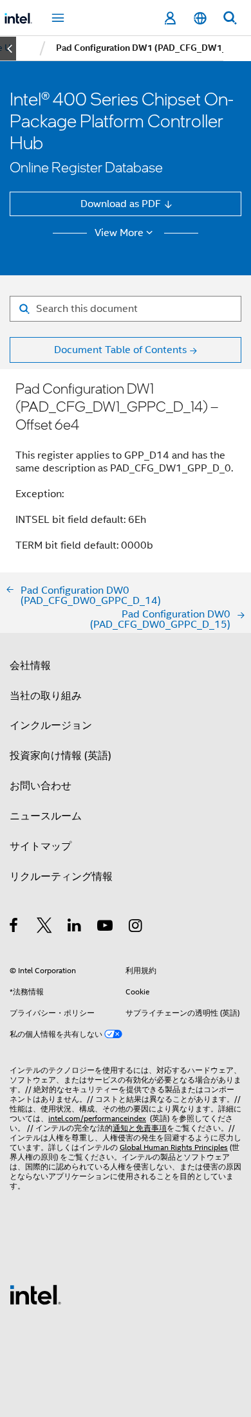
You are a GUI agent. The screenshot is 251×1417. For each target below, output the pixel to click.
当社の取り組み (46, 695)
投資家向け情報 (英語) (60, 755)
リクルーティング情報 (61, 876)
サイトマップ (40, 846)
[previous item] (8, 48)
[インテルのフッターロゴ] (35, 1294)
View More (119, 232)
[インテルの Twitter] (45, 927)
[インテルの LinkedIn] (75, 927)
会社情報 (30, 665)
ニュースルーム (46, 816)
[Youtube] (106, 927)
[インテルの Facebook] (14, 927)
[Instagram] (136, 927)
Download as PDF (120, 203)
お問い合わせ (40, 785)
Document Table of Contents (120, 349)
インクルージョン (51, 725)
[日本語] (199, 18)
